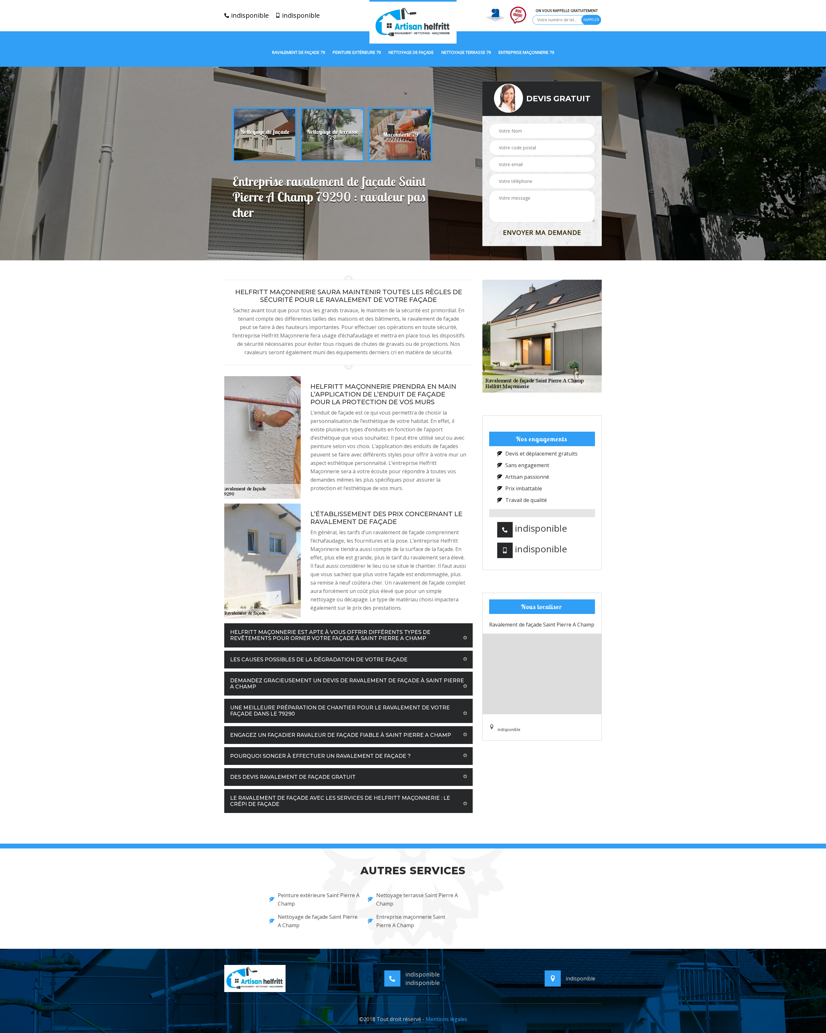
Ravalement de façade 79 (298, 52)
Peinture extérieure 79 (357, 52)
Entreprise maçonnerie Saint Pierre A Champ (410, 921)
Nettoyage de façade (411, 52)
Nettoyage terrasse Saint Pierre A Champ (417, 899)
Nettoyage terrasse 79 (466, 52)
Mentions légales (446, 1019)
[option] (264, 134)
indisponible (249, 15)
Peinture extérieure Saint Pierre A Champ (318, 899)
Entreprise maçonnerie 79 (526, 52)
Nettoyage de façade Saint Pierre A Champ (318, 921)
